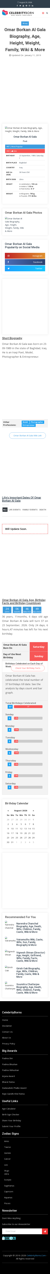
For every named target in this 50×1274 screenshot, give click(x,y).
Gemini (7, 1153)
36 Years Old (24, 172)
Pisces (7, 1203)
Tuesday (10, 737)
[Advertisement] (25, 91)
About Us (6, 1037)
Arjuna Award (8, 1076)
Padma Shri (7, 1058)
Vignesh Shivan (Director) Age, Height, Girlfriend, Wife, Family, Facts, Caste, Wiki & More (30, 956)
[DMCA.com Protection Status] (9, 1237)
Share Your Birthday (11, 1120)
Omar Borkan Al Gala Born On (15, 646)
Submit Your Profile (11, 1126)
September (26, 155)
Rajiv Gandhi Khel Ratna (13, 1093)
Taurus (7, 1147)
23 (20, 155)
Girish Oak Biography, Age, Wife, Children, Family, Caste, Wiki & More (28, 972)
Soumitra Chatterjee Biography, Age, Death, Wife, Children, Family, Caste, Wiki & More (29, 988)
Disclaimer (7, 1025)
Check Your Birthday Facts (27, 668)
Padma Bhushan (9, 1064)
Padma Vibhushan (10, 1070)
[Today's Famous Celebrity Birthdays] (18, 12)
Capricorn (8, 1191)
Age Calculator (9, 1108)
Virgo (6, 1170)
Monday (9, 725)
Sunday (9, 714)
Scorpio (7, 1179)
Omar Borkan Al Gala (25, 136)
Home (5, 1020)
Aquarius (8, 1197)
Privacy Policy (8, 1043)
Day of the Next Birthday (12, 656)
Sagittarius (9, 1185)
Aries (6, 1141)
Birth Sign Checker (10, 1114)
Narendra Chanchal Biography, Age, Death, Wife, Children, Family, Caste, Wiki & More (29, 927)
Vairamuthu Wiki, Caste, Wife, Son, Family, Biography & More (29, 942)
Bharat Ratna (8, 1082)
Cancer (7, 1158)
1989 (33, 155)
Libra (21, 179)
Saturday (40, 155)
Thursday (10, 760)
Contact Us (7, 1031)
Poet (25, 141)
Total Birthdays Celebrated (20, 703)
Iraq (20, 167)
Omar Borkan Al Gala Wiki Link (27, 435)
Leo (6, 1164)
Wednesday (11, 749)
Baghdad (23, 163)
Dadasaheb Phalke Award (14, 1087)
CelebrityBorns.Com (36, 1255)
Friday (8, 772)
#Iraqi (25, 23)
